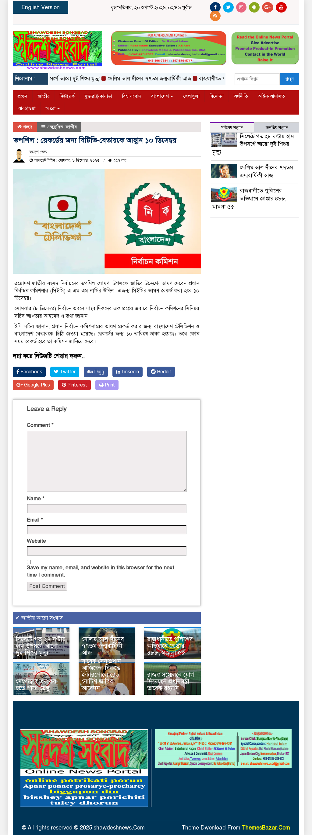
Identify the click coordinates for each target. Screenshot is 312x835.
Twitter (67, 372)
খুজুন (289, 79)
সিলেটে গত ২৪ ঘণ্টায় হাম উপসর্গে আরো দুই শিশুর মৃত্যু (41, 646)
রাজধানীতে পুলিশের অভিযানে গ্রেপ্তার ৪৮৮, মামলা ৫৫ (170, 646)
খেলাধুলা (191, 96)
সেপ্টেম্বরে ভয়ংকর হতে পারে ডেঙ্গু (36, 685)
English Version (40, 7)
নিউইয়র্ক (67, 96)
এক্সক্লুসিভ (55, 127)
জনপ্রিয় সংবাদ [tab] (277, 127)
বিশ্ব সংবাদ (131, 96)
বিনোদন (217, 96)
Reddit (163, 372)
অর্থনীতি (241, 96)
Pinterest (76, 385)
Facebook (30, 372)
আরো (51, 108)
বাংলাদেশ (160, 96)
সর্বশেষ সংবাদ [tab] (232, 127)
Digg (98, 372)
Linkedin (129, 372)
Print (109, 385)
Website (36, 541)
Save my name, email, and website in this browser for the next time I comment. (100, 571)
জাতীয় (43, 96)
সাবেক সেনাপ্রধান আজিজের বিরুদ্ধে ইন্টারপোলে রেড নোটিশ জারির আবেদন (101, 674)
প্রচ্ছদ (22, 96)
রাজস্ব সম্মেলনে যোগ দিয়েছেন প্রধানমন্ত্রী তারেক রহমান (170, 681)
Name (35, 498)
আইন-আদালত (271, 96)
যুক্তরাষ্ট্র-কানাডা (98, 96)
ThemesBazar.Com (266, 827)
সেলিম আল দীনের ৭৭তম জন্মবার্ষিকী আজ (139, 78)
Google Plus (36, 385)
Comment (40, 425)
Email (35, 520)
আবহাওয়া (26, 108)
